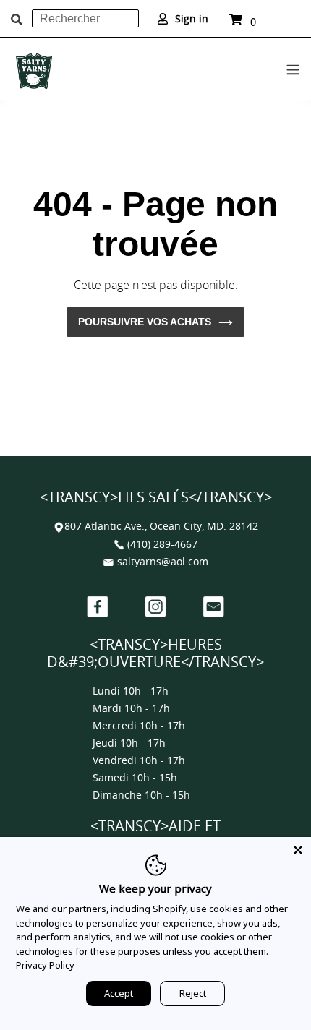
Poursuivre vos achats (144, 321)
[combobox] (85, 18)
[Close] (298, 850)
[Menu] (293, 67)
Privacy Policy (45, 964)
